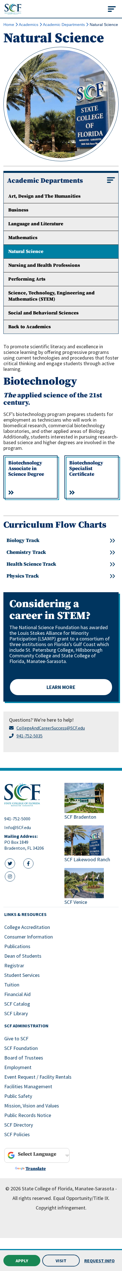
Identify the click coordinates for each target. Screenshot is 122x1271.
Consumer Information (28, 936)
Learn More (61, 687)
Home (8, 24)
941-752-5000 (17, 818)
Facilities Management (28, 1086)
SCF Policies (17, 1134)
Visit (61, 1260)
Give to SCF (16, 1038)
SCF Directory (18, 1125)
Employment (17, 1067)
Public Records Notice (27, 1115)
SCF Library (16, 1013)
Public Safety (18, 1096)
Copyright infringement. (61, 1207)
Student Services (22, 975)
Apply (22, 1260)
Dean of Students (22, 956)
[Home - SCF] (31, 795)
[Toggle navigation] (111, 9)
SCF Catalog (17, 1004)
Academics (28, 24)
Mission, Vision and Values (31, 1105)
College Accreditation (27, 927)
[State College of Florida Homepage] (13, 9)
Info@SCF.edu (17, 827)
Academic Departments (64, 24)
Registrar (14, 965)
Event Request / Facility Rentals (37, 1077)
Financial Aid (17, 994)
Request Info (99, 1260)
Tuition (11, 984)
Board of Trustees (23, 1057)
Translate (36, 1168)
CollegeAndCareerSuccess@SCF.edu (50, 728)
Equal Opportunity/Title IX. (81, 1198)
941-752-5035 (29, 736)
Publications (17, 946)
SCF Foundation (21, 1048)
